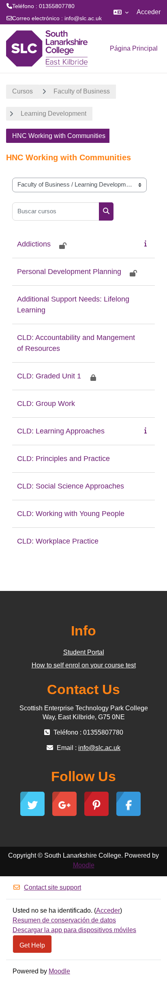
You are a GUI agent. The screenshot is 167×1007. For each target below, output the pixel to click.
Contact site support (52, 887)
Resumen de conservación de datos (64, 920)
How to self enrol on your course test (84, 665)
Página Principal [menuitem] (134, 48)
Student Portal (83, 652)
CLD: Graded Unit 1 (49, 376)
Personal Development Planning (69, 272)
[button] (121, 12)
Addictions (34, 244)
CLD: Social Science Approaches (70, 486)
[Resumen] (147, 243)
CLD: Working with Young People (70, 514)
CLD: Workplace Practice (57, 541)
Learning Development (53, 113)
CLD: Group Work (46, 403)
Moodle (83, 865)
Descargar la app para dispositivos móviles (74, 929)
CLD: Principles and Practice (63, 459)
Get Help (32, 945)
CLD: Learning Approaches (61, 431)
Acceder (149, 11)
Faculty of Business (82, 91)
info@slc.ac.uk (83, 18)
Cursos (22, 91)
